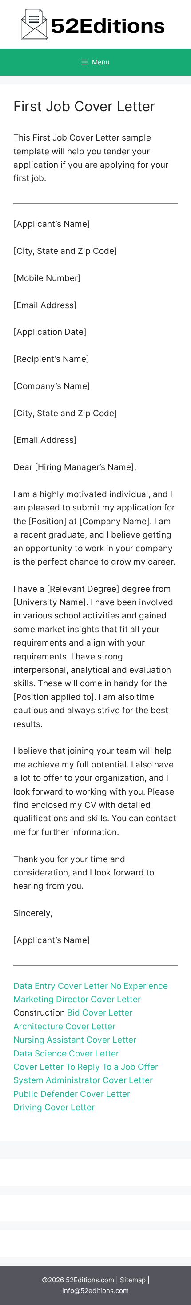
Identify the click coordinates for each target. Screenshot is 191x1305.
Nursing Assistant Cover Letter (74, 1040)
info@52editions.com (95, 1290)
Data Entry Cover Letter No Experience (90, 986)
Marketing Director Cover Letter (77, 999)
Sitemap (133, 1280)
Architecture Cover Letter (64, 1026)
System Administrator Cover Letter (83, 1080)
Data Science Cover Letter (66, 1053)
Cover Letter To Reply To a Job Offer (85, 1067)
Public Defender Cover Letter (71, 1094)
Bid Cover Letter (99, 1013)
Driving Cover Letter (54, 1107)
